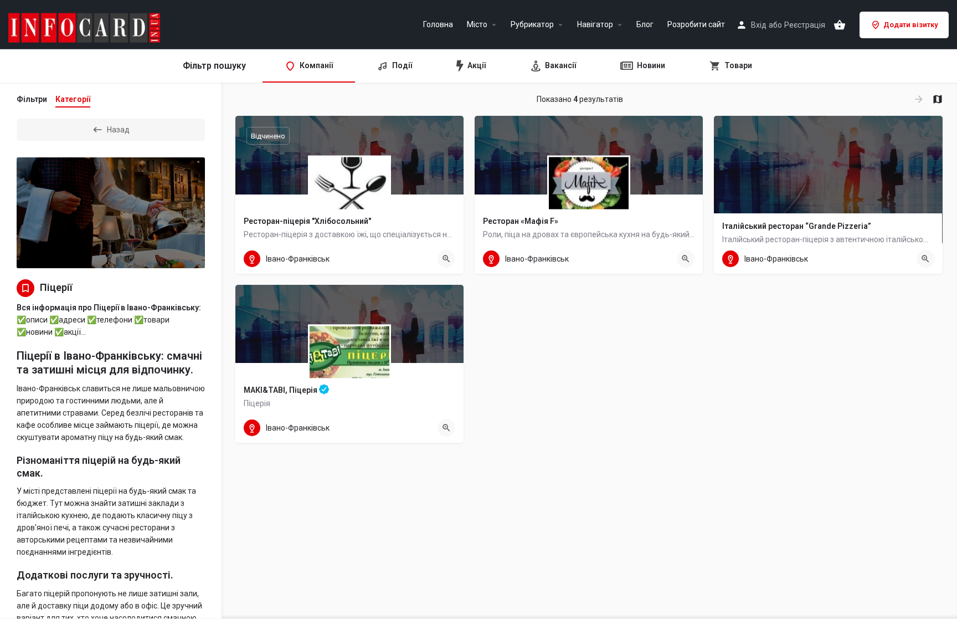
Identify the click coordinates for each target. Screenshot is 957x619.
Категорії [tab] (72, 99)
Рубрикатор (532, 24)
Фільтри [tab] (32, 99)
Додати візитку (910, 25)
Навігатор (595, 24)
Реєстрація (804, 25)
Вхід (758, 25)
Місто (477, 24)
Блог (645, 24)
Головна (438, 24)
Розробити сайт (696, 24)
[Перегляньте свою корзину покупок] (839, 25)
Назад (118, 129)
